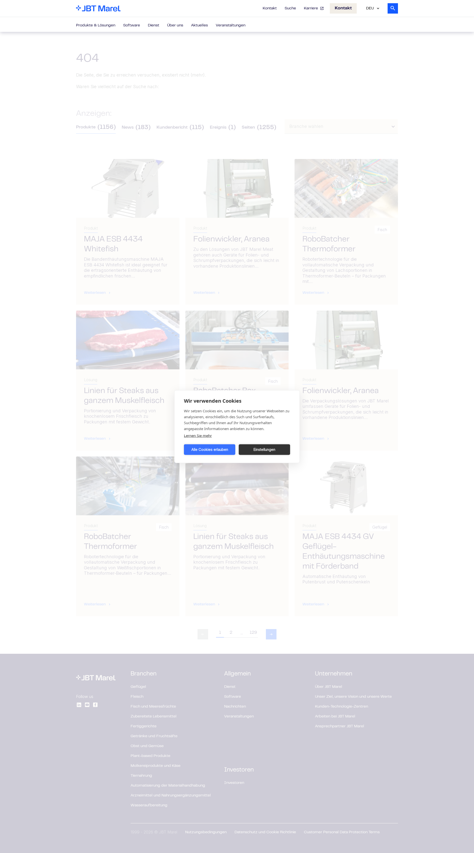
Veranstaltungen (230, 25)
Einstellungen (264, 449)
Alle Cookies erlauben (209, 449)
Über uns (175, 25)
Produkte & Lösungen (95, 25)
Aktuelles (199, 25)
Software (131, 25)
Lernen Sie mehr (198, 435)
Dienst (153, 25)
